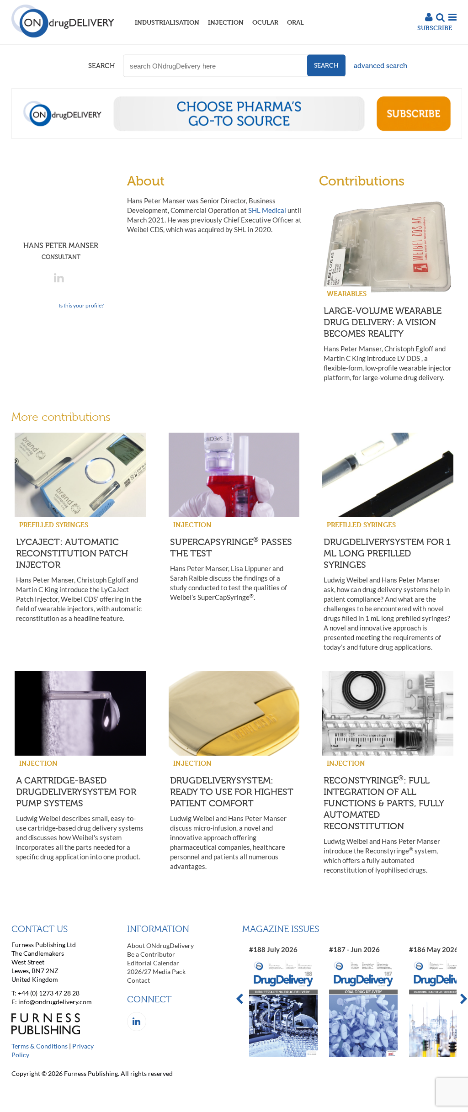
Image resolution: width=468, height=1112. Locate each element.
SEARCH (101, 66)
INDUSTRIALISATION (167, 22)
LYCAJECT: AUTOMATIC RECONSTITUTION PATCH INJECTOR (72, 553)
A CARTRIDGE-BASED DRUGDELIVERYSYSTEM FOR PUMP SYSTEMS (76, 792)
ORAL (295, 22)
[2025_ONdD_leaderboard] (236, 136)
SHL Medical (267, 210)
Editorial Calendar (153, 963)
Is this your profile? (81, 305)
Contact (138, 980)
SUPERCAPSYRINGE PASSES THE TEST (231, 547)
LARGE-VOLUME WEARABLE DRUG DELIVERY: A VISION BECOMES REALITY (382, 322)
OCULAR (265, 22)
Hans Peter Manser (60, 250)
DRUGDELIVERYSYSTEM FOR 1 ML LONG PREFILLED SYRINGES (387, 553)
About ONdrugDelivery (160, 945)
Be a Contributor (151, 954)
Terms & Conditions (39, 1046)
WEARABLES (347, 293)
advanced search (380, 66)
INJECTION (226, 22)
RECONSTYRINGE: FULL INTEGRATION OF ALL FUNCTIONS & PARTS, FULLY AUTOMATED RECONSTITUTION (384, 803)
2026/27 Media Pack (156, 971)
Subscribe (434, 28)
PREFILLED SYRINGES (53, 524)
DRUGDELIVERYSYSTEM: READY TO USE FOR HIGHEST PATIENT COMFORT (231, 792)
